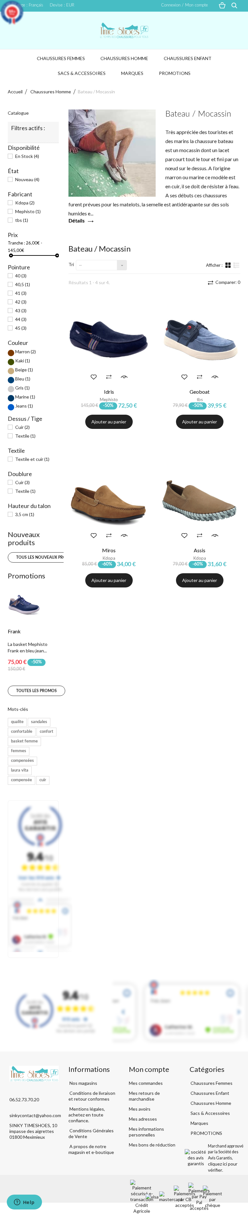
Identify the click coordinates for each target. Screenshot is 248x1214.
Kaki (22, 360)
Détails (76, 220)
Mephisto (28, 211)
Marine (25, 396)
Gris (22, 387)
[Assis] (199, 499)
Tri (71, 264)
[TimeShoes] (124, 30)
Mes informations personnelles (146, 1131)
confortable (21, 732)
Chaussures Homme (124, 58)
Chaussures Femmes (61, 58)
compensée (21, 780)
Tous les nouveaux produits (47, 557)
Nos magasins (82, 1083)
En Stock (27, 156)
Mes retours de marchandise (144, 1096)
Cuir (22, 427)
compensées (22, 761)
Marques (132, 73)
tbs (21, 220)
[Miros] (109, 499)
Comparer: (227, 282)
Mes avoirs (139, 1109)
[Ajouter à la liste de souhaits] (93, 376)
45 (20, 328)
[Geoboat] (199, 340)
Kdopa (25, 202)
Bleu (22, 378)
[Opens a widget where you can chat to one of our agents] (24, 1203)
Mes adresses (143, 1119)
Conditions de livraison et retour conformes (91, 1096)
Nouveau (27, 179)
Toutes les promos (36, 691)
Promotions (26, 575)
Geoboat (200, 392)
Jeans (24, 406)
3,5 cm (24, 514)
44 (20, 319)
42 (20, 302)
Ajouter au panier (108, 421)
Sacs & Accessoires (82, 73)
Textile (25, 436)
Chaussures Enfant (188, 58)
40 (20, 275)
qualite (17, 722)
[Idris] (109, 340)
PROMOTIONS (175, 73)
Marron (25, 351)
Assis (199, 550)
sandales (39, 722)
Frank (14, 631)
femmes (18, 751)
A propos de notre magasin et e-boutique (91, 1149)
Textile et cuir (32, 459)
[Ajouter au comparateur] (108, 376)
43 (20, 310)
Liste (236, 267)
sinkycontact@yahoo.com (35, 1115)
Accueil (15, 91)
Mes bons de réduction (152, 1144)
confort (46, 732)
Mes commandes (146, 1083)
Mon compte (149, 1069)
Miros (109, 550)
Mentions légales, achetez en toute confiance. (86, 1114)
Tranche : (16, 242)
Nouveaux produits (24, 538)
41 (20, 293)
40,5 (22, 284)
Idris (109, 392)
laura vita (19, 770)
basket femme (24, 741)
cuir (42, 780)
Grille (228, 265)
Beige (24, 369)
